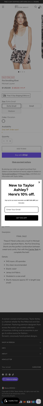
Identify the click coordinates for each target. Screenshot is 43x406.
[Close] (39, 182)
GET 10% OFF (21, 218)
